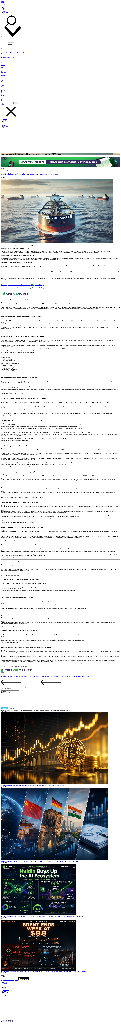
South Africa (15, 52)
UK (4, 52)
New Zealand (21, 52)
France (2, 80)
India (2, 62)
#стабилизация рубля (50, 676)
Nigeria (10, 52)
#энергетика (3, 676)
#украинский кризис (60, 676)
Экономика (11, 174)
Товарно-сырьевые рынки (40, 174)
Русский (3, 49)
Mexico (2, 54)
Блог (4, 7)
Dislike (3, 674)
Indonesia (3, 65)
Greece (2, 100)
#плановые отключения (71, 676)
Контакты (5, 13)
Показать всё (4, 175)
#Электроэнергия (17, 676)
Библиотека (6, 12)
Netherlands (3, 90)
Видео (4, 9)
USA (2, 52)
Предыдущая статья (26, 687)
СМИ (4, 8)
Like (3, 673)
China (2, 60)
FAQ (4, 11)
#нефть (8, 676)
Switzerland (7, 57)
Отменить (11, 708)
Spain (5, 54)
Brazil (2, 67)
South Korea (3, 72)
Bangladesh (3, 75)
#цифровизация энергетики (83, 676)
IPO (25, 174)
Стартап (56, 174)
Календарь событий (19, 174)
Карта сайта (3, 1022)
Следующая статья (36, 687)
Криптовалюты (50, 174)
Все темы (3, 174)
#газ (11, 676)
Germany (3, 57)
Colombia (9, 54)
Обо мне (5, 4)
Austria (12, 57)
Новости (5, 6)
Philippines (3, 77)
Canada (6, 52)
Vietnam (2, 92)
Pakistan (2, 82)
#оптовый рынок (40, 676)
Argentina (14, 54)
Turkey (2, 87)
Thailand (2, 85)
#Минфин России (32, 676)
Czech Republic (4, 98)
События (5, 992)
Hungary (2, 95)
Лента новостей (30, 174)
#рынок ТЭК (24, 676)
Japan (2, 70)
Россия (7, 174)
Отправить (4, 708)
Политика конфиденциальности (8, 1021)
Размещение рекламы (6, 1019)
